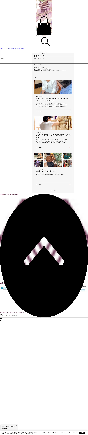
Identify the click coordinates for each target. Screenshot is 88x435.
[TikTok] (44, 320)
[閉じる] (86, 433)
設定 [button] (70, 432)
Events (2, 61)
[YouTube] (44, 318)
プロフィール (3, 58)
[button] (44, 25)
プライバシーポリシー (28, 433)
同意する (82, 432)
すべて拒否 (75, 432)
